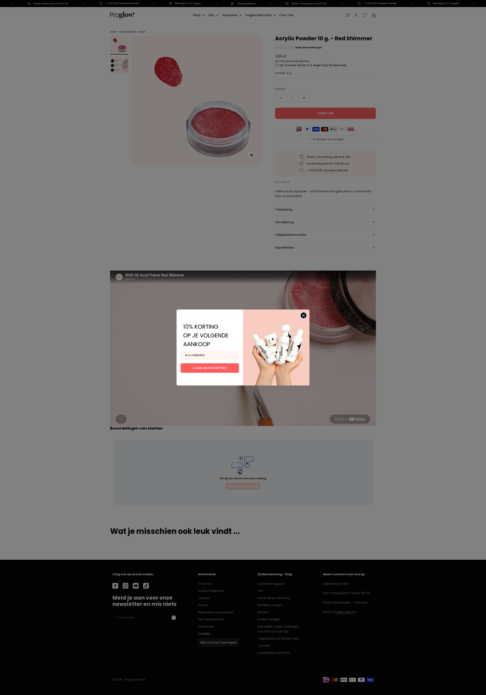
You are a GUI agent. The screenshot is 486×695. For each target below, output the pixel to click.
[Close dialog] (303, 315)
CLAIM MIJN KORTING (210, 368)
